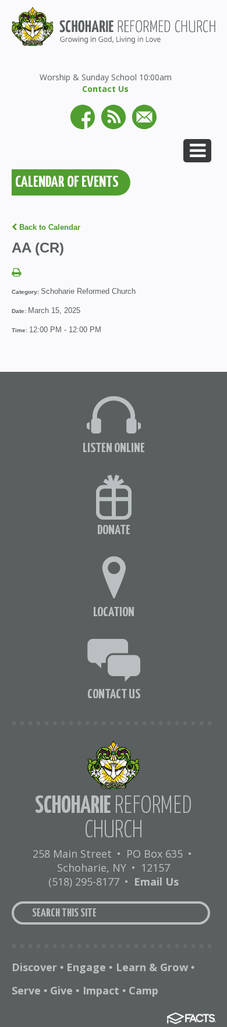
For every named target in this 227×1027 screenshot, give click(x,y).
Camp (143, 990)
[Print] (16, 273)
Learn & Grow (152, 967)
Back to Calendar (48, 227)
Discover (34, 967)
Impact (101, 990)
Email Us (156, 882)
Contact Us (105, 88)
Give (61, 990)
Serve (26, 990)
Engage (86, 967)
